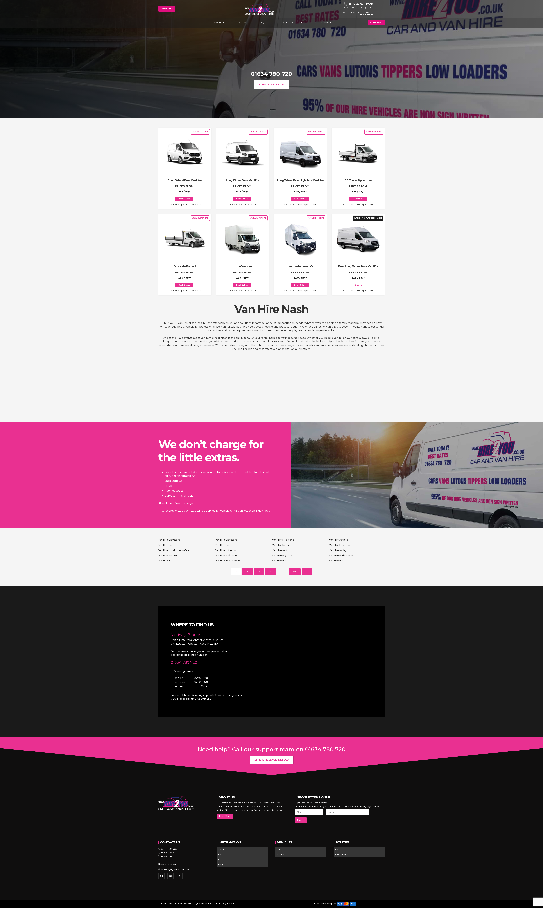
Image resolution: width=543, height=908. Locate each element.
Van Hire (280, 854)
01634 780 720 (271, 74)
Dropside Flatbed (185, 266)
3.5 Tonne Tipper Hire (358, 180)
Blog (220, 864)
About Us (222, 849)
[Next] (307, 571)
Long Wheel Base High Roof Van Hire (300, 180)
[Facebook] (161, 876)
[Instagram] (170, 876)
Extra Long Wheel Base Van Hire (358, 266)
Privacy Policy (341, 854)
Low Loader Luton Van (300, 266)
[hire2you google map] (317, 661)
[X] (179, 876)
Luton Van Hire (242, 266)
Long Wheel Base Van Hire (242, 180)
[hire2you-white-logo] (259, 9)
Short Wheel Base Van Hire (185, 180)
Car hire (280, 849)
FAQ (220, 854)
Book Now (167, 9)
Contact (222, 859)
